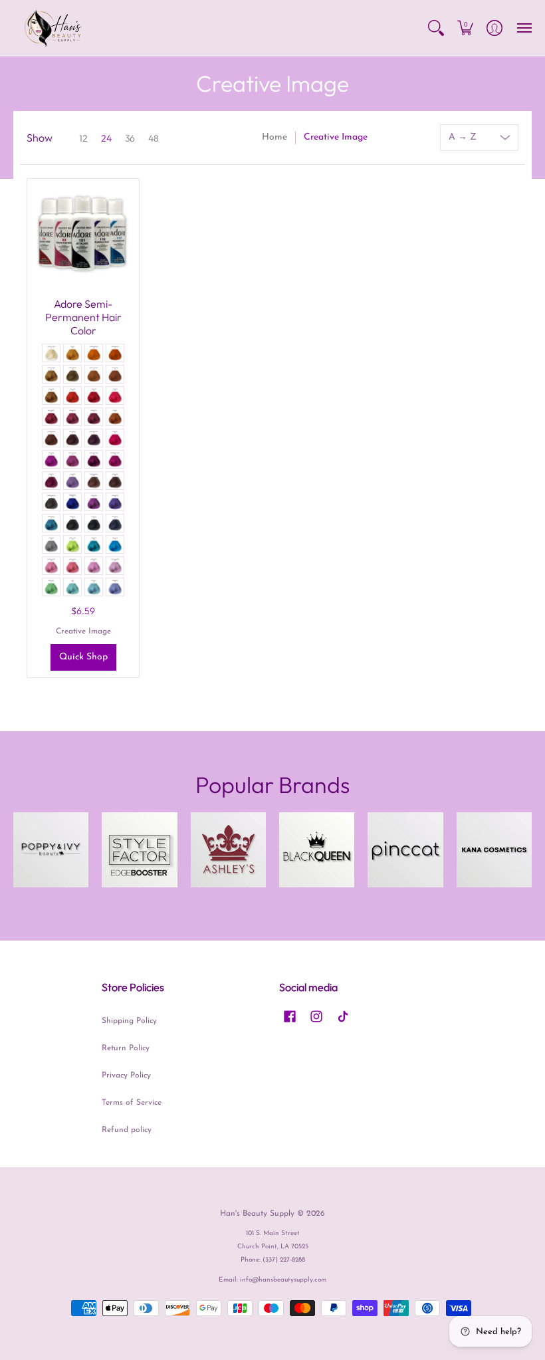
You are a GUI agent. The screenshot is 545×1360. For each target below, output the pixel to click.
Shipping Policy (129, 1021)
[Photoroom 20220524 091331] (50, 849)
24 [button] (106, 138)
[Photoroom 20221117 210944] (139, 849)
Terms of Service (132, 1103)
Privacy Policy (126, 1075)
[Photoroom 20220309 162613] (228, 849)
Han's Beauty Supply (257, 1214)
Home (274, 137)
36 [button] (130, 138)
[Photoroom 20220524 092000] (405, 849)
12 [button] (83, 138)
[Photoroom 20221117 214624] (316, 849)
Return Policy (126, 1048)
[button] (436, 28)
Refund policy (127, 1130)
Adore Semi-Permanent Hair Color (83, 317)
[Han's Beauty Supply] (53, 28)
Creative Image (83, 631)
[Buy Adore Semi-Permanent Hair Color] (83, 234)
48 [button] (153, 138)
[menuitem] (436, 28)
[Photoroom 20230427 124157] (494, 849)
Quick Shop (83, 657)
